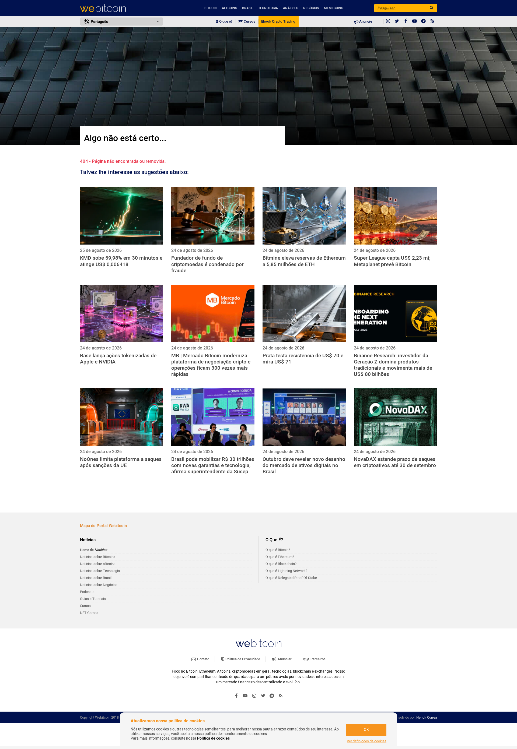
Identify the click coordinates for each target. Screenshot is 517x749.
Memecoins (333, 8)
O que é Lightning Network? (286, 570)
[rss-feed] (432, 21)
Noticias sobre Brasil (95, 577)
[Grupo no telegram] (424, 21)
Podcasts (87, 591)
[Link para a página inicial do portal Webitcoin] (258, 643)
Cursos (249, 21)
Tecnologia (268, 8)
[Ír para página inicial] (121, 8)
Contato (202, 659)
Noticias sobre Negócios (98, 584)
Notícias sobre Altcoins (98, 563)
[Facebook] (406, 21)
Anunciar (284, 659)
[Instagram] (388, 21)
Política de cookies (213, 738)
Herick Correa (426, 717)
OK (366, 730)
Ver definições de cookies (366, 741)
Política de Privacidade (242, 659)
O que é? (225, 21)
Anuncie (365, 21)
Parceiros (318, 659)
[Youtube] (415, 21)
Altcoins (229, 8)
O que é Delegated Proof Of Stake (291, 577)
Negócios (311, 8)
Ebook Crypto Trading (278, 21)
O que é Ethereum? (280, 556)
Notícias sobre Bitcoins (97, 556)
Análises (290, 8)
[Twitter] (397, 21)
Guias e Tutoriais (93, 598)
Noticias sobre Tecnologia (100, 570)
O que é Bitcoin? (278, 549)
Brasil (247, 8)
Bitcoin (210, 8)
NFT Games (89, 612)
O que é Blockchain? (281, 563)
